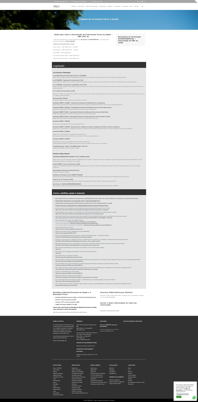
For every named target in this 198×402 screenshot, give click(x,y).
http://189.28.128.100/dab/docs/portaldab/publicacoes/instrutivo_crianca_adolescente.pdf (77, 241)
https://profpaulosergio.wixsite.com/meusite (66, 285)
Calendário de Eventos (58, 377)
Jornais (54, 385)
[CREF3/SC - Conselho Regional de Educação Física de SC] (56, 5)
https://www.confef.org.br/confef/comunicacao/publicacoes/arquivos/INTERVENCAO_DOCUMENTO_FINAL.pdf (84, 217)
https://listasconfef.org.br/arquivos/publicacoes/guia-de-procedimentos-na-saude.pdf (76, 269)
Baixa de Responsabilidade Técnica (80, 393)
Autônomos (74, 384)
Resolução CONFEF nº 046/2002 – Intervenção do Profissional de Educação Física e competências (79, 103)
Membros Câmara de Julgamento (116, 381)
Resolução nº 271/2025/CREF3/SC (90, 39)
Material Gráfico (56, 387)
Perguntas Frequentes (58, 373)
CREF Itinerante (56, 380)
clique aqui (58, 249)
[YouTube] (140, 1)
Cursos (54, 378)
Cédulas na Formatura (77, 391)
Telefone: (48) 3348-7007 (61, 1)
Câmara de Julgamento (114, 380)
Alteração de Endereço (77, 389)
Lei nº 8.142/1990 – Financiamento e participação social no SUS (70, 84)
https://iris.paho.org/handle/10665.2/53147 (65, 233)
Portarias (130, 380)
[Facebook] (138, 1)
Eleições (130, 378)
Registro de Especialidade (77, 371)
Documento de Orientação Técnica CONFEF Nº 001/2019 (68, 175)
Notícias (55, 382)
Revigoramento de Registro (97, 380)
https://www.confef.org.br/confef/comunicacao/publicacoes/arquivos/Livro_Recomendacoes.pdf (79, 213)
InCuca (112, 400)
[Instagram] (142, 1)
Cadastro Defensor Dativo (115, 383)
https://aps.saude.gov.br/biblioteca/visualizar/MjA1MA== (82, 221)
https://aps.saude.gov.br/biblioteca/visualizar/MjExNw (68, 273)
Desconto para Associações (97, 377)
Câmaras (55, 371)
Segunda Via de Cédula (77, 382)
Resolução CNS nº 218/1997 (60, 98)
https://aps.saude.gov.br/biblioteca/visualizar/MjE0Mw (68, 265)
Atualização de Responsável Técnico (99, 382)
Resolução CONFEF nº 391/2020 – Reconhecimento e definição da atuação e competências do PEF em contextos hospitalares (86, 126)
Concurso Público (132, 375)
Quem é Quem (56, 369)
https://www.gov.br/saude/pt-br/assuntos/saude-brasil (68, 257)
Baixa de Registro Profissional (78, 377)
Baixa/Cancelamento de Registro (98, 373)
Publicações (56, 384)
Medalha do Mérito (57, 375)
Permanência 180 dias (77, 385)
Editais (129, 368)
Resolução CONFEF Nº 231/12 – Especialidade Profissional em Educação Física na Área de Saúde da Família (81, 116)
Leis (129, 369)
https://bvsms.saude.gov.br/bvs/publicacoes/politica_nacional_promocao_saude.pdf (76, 277)
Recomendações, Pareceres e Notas (136, 382)
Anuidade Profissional (77, 375)
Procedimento (112, 371)
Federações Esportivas (58, 394)
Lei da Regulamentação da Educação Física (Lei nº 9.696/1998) (69, 75)
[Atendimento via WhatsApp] (194, 397)
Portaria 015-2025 (70, 41)
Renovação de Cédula (77, 378)
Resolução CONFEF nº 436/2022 (61, 131)
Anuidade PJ (93, 378)
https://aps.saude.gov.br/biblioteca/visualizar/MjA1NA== (98, 225)
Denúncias (111, 368)
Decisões (130, 371)
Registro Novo (75, 368)
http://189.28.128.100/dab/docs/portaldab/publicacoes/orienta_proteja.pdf (73, 237)
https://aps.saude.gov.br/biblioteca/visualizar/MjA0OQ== (84, 223)
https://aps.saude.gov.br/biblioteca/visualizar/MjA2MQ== (69, 261)
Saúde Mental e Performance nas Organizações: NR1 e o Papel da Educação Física (77, 201)
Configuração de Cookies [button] (182, 394)
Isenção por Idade (76, 387)
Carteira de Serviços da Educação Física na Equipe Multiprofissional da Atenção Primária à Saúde (81, 205)
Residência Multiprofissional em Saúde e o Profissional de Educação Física (75, 297)
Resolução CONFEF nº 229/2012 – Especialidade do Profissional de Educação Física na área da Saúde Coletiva (82, 107)
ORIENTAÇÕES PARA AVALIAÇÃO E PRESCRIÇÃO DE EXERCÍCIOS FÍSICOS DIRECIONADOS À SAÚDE (83, 203)
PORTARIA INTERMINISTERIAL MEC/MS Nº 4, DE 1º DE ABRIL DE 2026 (71, 156)
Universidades (56, 393)
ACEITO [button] (178, 396)
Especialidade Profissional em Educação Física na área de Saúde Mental (89, 112)
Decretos (130, 373)
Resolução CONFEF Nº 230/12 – (61, 112)
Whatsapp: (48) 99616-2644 (80, 1)
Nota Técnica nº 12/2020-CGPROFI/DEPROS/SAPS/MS (67, 184)
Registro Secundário (76, 369)
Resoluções (130, 384)
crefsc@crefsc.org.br (97, 1)
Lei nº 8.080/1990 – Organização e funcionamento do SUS (68, 80)
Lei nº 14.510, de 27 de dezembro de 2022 (64, 91)
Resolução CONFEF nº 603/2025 (61, 121)
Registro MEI (93, 369)
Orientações (112, 369)
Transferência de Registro (77, 373)
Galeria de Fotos (56, 389)
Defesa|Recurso (112, 373)
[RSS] (144, 1)
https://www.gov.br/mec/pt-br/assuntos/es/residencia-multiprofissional (70, 312)
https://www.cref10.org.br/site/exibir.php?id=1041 (67, 281)
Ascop (54, 391)
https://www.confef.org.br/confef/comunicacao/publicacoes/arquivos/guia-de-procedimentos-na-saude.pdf (81, 209)
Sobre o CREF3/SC (57, 368)
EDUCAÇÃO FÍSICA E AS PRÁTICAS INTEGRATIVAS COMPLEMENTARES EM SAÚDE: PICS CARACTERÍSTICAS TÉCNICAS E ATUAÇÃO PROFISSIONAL (96, 198)
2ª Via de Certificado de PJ (97, 375)
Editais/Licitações (132, 377)
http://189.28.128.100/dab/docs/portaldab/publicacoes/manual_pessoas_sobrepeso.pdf (77, 245)
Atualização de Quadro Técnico (98, 384)
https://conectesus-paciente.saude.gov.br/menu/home (68, 229)
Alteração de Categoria (77, 380)
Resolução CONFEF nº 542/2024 (61, 138)
